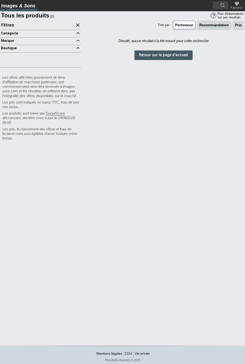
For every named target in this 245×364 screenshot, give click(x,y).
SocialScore (55, 113)
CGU (128, 353)
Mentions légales (109, 353)
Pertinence (184, 25)
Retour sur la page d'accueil (163, 55)
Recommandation (214, 25)
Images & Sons (18, 5)
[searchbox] (220, 5)
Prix (238, 25)
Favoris (235, 8)
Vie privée (142, 353)
